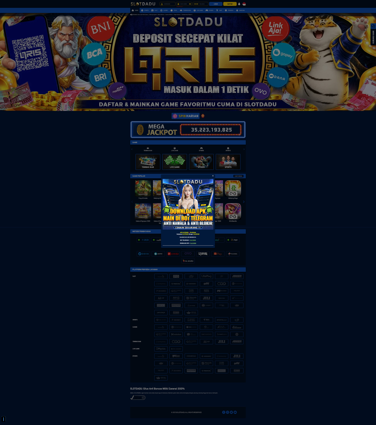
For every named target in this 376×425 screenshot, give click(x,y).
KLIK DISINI (193, 240)
